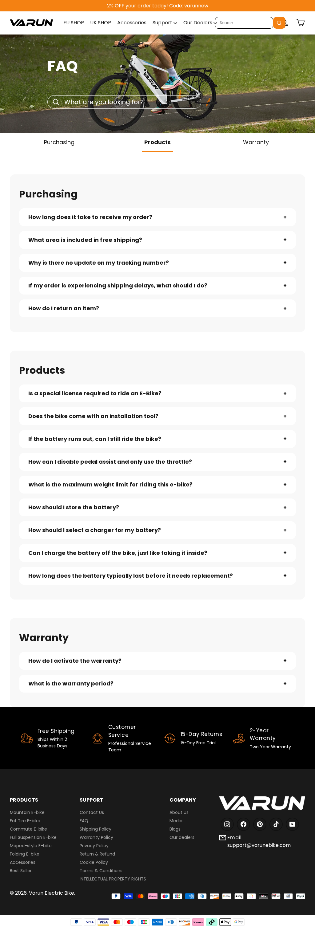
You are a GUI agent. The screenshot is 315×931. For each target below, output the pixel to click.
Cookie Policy (94, 862)
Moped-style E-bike (31, 846)
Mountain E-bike (27, 812)
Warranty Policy (96, 837)
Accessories (131, 22)
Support (163, 22)
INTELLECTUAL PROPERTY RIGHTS (113, 879)
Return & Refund (97, 854)
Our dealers (181, 837)
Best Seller (21, 871)
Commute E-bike (28, 829)
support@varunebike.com (259, 845)
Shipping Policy (95, 829)
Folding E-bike (24, 854)
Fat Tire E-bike (25, 821)
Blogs (175, 829)
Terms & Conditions (101, 871)
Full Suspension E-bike (33, 837)
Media (175, 821)
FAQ (84, 821)
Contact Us (92, 812)
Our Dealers (198, 22)
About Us (179, 812)
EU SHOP (73, 22)
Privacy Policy (94, 846)
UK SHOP (100, 22)
